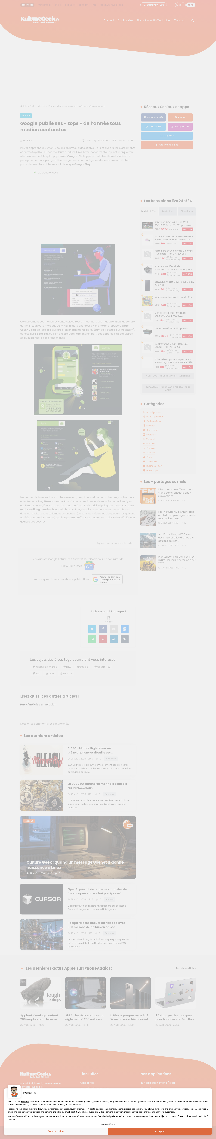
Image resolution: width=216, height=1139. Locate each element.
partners (25, 1101)
